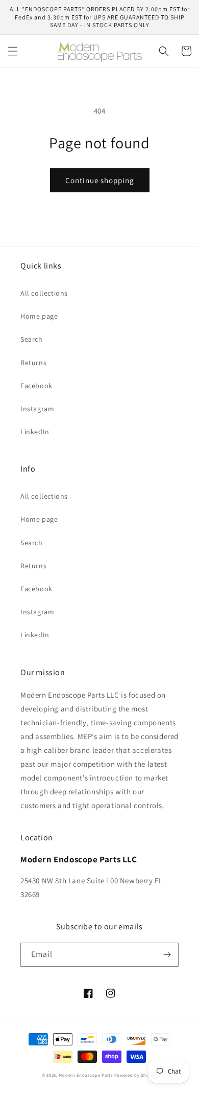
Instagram (37, 408)
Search (31, 339)
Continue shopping (99, 180)
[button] (13, 51)
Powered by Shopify (136, 1075)
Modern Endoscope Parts (85, 1075)
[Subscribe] (167, 955)
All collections (44, 293)
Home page (39, 316)
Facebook (36, 385)
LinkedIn (34, 431)
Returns (33, 362)
